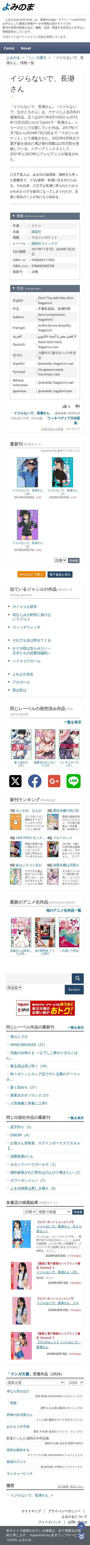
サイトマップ (31, 1511)
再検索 (73, 560)
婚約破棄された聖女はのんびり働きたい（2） (46, 1172)
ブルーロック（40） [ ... (59, 840)
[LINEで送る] (73, 785)
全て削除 (63, 1486)
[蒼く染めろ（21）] (21, 757)
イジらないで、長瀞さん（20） (58, 1272)
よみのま (25, 1540)
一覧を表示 (72, 722)
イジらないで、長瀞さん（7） (63, 491)
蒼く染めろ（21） (21, 763)
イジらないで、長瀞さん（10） (27, 491)
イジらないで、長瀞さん (32, 413)
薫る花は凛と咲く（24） (29, 1065)
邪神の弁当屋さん (20, 1415)
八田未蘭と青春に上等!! (28, 1103)
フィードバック (49, 1522)
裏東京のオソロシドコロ (45, 763)
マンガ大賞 (19, 1373)
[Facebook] (34, 785)
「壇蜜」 (13, 1403)
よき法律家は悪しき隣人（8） (34, 1188)
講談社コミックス (45, 243)
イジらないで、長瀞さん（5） (27, 544)
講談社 (36, 231)
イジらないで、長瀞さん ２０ (58, 1303)
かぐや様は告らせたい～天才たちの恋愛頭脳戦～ (31, 650)
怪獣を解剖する (18, 1450)
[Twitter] (15, 785)
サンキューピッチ (20, 1473)
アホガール (21, 682)
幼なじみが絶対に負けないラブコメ (31, 616)
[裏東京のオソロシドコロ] (45, 757)
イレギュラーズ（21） (69, 763)
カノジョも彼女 (24, 606)
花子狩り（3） (21, 1127)
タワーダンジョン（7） (28, 1180)
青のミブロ (19, 1036)
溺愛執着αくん (22, 1156)
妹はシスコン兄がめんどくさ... (26, 867)
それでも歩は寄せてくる (31, 640)
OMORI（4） (20, 1135)
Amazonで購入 (32, 574)
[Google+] (54, 785)
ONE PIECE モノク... (30, 838)
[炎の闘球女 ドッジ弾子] (24, 946)
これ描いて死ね (48, 950)
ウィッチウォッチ (26, 627)
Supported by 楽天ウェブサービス (60, 450)
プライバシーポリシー (64, 1511)
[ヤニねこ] (72, 946)
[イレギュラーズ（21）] (69, 757)
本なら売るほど (18, 1391)
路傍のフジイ (16, 1462)
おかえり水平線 (18, 1426)
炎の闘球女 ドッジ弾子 (25, 952)
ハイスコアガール (26, 660)
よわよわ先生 (23, 674)
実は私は (19, 690)
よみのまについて (75, 1516)
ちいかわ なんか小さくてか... (26, 812)
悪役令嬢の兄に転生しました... (63, 812)
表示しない (77, 1486)
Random (74, 989)
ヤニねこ (72, 950)
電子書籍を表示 (60, 574)
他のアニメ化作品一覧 (63, 910)
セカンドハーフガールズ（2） (34, 1164)
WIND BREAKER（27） (28, 1044)
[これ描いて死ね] (48, 946)
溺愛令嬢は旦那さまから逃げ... (63, 867)
